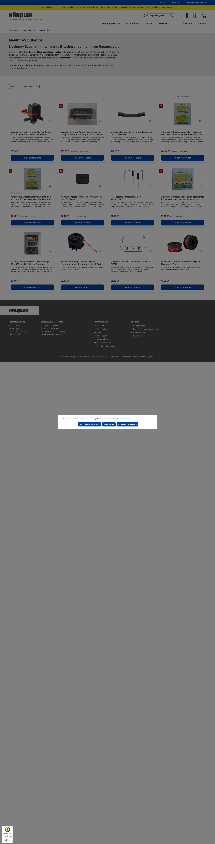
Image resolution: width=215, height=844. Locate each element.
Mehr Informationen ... (124, 419)
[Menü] (11, 827)
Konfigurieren (109, 424)
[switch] (7, 840)
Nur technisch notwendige (90, 424)
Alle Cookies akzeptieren (127, 424)
